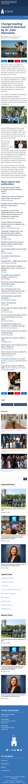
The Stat (3, 207)
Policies (18, 782)
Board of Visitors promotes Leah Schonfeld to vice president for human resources (9, 3)
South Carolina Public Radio (8, 263)
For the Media (4, 586)
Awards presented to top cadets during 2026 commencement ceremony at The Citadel (13, 471)
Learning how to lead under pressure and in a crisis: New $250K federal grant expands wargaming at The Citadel (13, 537)
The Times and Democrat (8, 361)
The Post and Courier (7, 286)
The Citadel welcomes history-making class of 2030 (13, 509)
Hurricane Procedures (6, 605)
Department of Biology (7, 404)
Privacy (23, 782)
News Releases (5, 764)
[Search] (25, 479)
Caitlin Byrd (4, 726)
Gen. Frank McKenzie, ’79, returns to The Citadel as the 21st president (13, 431)
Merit (21, 750)
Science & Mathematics (13, 38)
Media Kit (3, 767)
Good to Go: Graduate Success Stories (11, 590)
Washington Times (6, 342)
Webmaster (5, 782)
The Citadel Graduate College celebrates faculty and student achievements (13, 451)
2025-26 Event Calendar (7, 578)
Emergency (12, 782)
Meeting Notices (5, 770)
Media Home (4, 760)
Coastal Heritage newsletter (9, 328)
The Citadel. (11, 781)
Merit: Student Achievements (8, 593)
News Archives (5, 597)
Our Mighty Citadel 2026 (20, 404)
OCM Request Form (6, 609)
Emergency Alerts (5, 601)
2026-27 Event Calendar (7, 582)
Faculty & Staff (4, 38)
